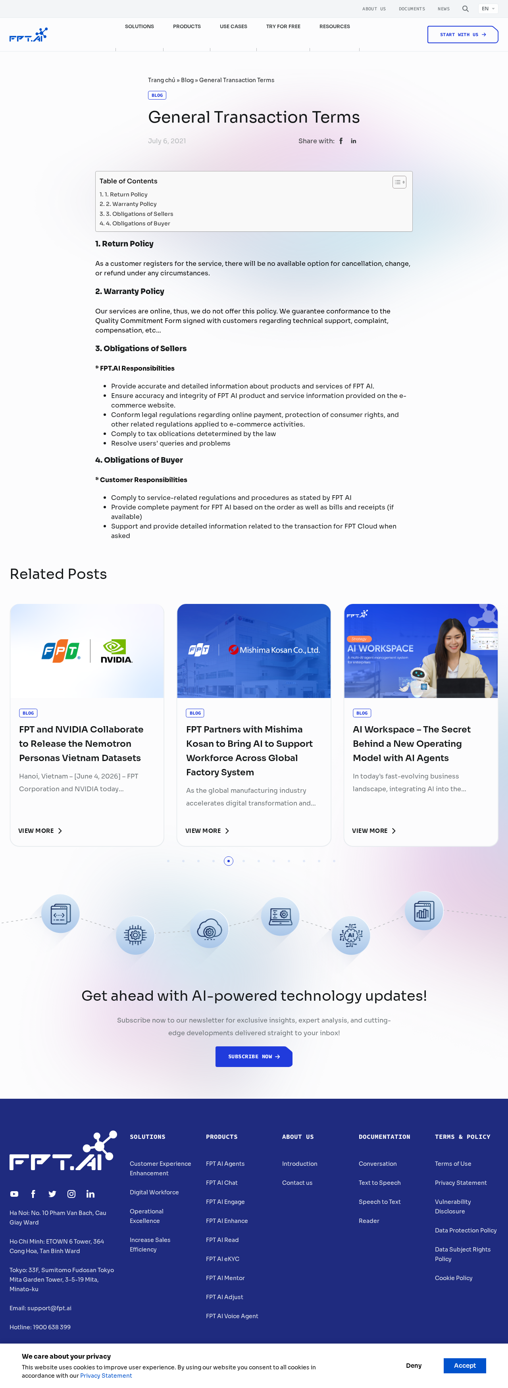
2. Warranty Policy (131, 203)
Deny (413, 1365)
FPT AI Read (222, 1240)
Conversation (378, 1163)
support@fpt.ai (49, 1308)
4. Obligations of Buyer (138, 223)
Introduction (300, 1163)
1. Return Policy (126, 194)
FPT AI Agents (225, 1163)
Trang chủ (161, 80)
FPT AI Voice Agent (232, 1316)
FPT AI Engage (225, 1202)
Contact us (297, 1182)
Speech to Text (380, 1202)
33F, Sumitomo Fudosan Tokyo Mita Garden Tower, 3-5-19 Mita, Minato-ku (62, 1280)
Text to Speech (380, 1182)
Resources (334, 26)
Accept (465, 1365)
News (444, 8)
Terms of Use (453, 1163)
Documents (412, 8)
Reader (369, 1221)
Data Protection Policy (466, 1230)
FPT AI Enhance (227, 1221)
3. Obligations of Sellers (139, 213)
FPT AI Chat (222, 1182)
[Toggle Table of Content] (395, 182)
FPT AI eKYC (222, 1259)
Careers (436, 61)
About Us (374, 8)
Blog (187, 80)
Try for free (283, 26)
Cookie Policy (454, 1278)
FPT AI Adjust (224, 1297)
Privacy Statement (461, 1182)
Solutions (147, 1137)
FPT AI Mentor (225, 1278)
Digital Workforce (154, 1192)
